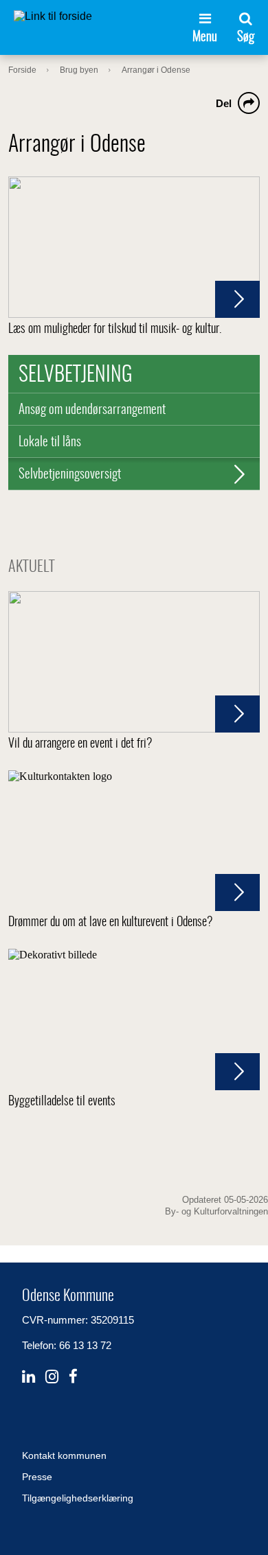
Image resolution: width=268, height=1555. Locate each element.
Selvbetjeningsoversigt (70, 474)
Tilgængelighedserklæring (77, 1498)
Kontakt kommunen (64, 1455)
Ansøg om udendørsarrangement (92, 410)
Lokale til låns (50, 442)
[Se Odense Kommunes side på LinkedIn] (28, 1376)
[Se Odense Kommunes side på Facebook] (73, 1376)
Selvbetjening (76, 375)
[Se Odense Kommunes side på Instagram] (51, 1376)
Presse (37, 1476)
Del (224, 103)
